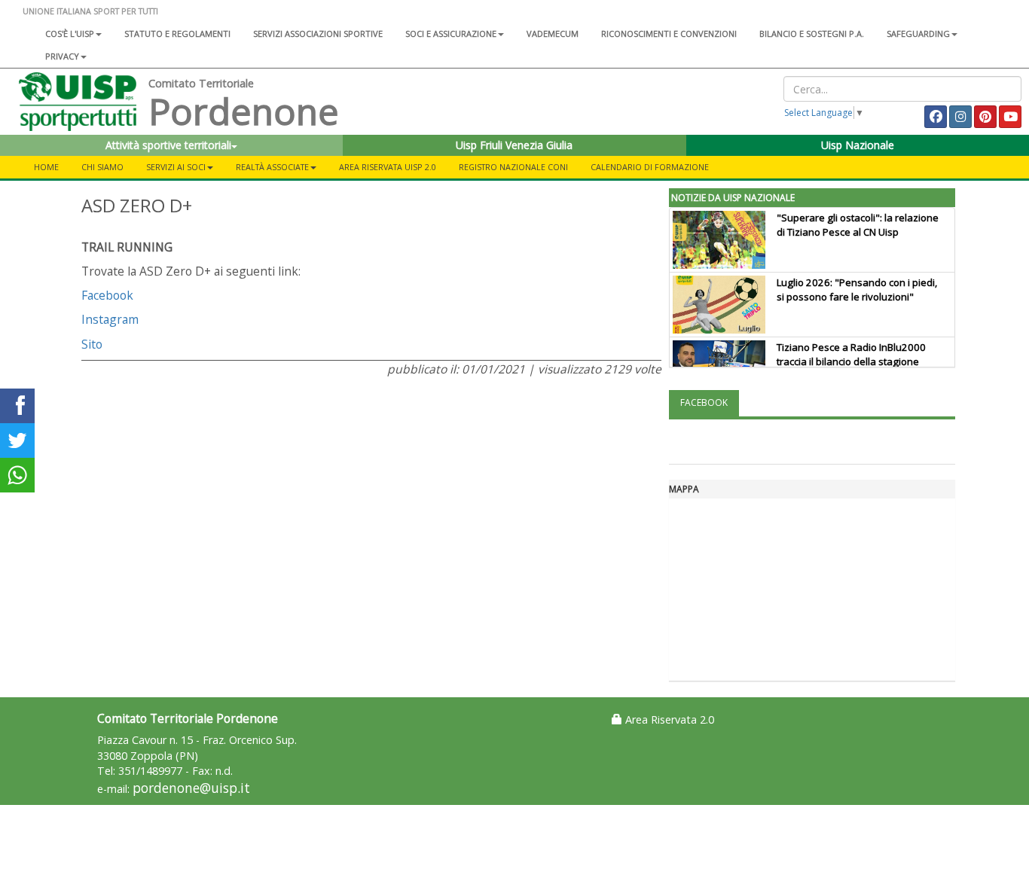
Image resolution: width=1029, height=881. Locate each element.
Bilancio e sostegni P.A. (811, 33)
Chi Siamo (102, 166)
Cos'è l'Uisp (69, 33)
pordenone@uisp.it (191, 788)
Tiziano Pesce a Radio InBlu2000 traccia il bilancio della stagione (851, 354)
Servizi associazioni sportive (318, 33)
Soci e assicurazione (450, 33)
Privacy (62, 56)
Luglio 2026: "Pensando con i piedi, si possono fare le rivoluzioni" (857, 289)
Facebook (107, 295)
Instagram (110, 319)
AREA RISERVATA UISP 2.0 (387, 166)
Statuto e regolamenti (177, 33)
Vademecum (553, 33)
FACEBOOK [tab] (704, 402)
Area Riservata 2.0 (668, 719)
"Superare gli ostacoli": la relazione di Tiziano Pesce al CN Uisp (858, 225)
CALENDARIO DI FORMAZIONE (650, 166)
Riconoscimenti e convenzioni (669, 33)
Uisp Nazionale (857, 145)
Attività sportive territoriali (168, 145)
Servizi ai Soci (176, 166)
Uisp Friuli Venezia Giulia (514, 145)
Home (46, 166)
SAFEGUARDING (918, 33)
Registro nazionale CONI (513, 166)
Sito (91, 344)
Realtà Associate (272, 166)
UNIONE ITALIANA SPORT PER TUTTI (90, 11)
